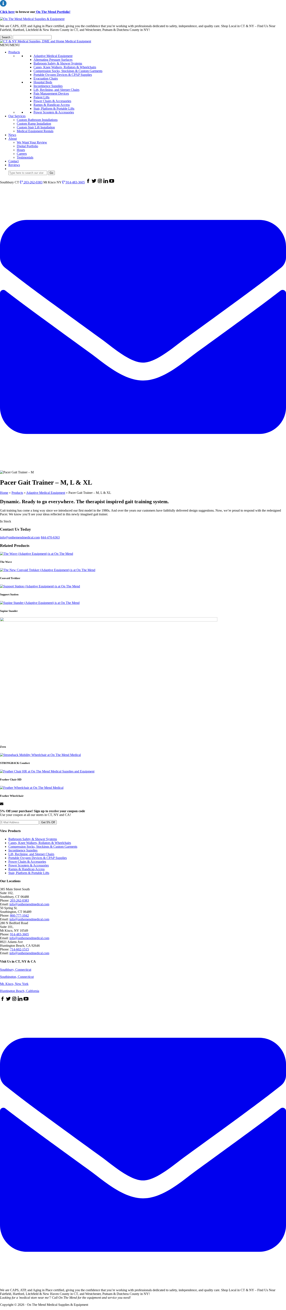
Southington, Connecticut (17, 976)
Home (4, 492)
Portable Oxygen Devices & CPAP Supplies (62, 74)
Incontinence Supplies (48, 86)
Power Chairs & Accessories (52, 101)
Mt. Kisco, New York (14, 984)
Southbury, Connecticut (15, 969)
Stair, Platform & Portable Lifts (53, 108)
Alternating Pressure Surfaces (52, 59)
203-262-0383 (33, 182)
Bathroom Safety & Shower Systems (57, 63)
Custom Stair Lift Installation (36, 127)
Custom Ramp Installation (34, 123)
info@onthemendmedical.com (20, 537)
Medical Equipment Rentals (35, 131)
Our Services (17, 116)
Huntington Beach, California (19, 991)
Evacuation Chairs (45, 78)
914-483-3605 (75, 182)
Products (14, 52)
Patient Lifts (41, 97)
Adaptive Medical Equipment (52, 56)
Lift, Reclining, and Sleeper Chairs (56, 89)
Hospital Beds (42, 82)
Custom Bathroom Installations (37, 120)
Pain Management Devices (51, 93)
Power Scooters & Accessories (53, 112)
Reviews (14, 165)
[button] (10, 45)
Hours (21, 150)
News (12, 135)
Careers (22, 153)
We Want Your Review (32, 142)
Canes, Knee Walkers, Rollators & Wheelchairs (64, 67)
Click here (7, 12)
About (12, 138)
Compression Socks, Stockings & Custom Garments (67, 71)
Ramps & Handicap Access (51, 105)
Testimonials (25, 157)
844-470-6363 (50, 537)
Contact (13, 161)
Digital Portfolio (27, 146)
